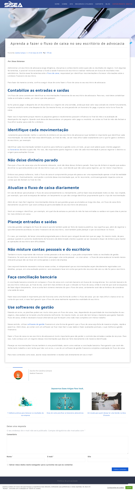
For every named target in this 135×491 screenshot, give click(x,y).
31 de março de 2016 (35, 53)
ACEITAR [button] (129, 487)
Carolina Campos (20, 53)
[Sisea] (13, 4)
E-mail (50, 457)
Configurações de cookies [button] (115, 487)
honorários (14, 150)
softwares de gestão (36, 324)
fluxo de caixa (53, 73)
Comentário (12, 434)
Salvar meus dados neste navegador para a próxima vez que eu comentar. (41, 465)
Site (89, 457)
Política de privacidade (67, 481)
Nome (10, 457)
